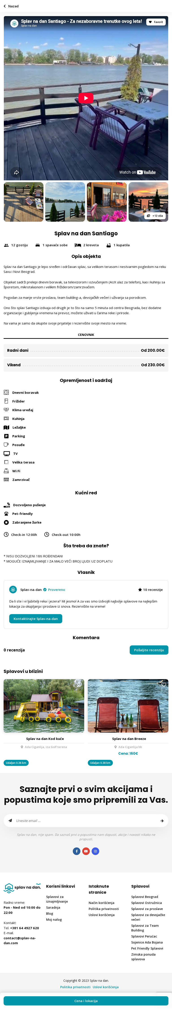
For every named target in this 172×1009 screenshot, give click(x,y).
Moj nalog (54, 919)
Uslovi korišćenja (102, 915)
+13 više (157, 216)
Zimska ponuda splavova (143, 956)
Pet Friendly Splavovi (147, 948)
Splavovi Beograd (144, 897)
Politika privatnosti (104, 909)
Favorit (158, 22)
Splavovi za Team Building (145, 927)
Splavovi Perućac (144, 936)
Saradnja (53, 907)
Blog (49, 913)
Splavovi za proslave (147, 909)
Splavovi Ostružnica (146, 903)
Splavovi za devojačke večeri (148, 917)
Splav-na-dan (42, 589)
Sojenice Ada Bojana (147, 942)
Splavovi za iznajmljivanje (57, 899)
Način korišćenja (101, 903)
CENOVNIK (86, 335)
